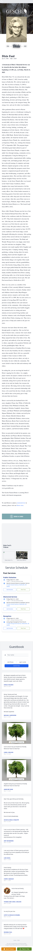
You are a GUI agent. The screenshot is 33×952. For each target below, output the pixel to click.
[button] (16, 733)
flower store (20, 505)
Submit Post (16, 665)
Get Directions (10, 589)
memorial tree (21, 503)
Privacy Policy (12, 945)
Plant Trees (23, 589)
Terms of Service (21, 945)
